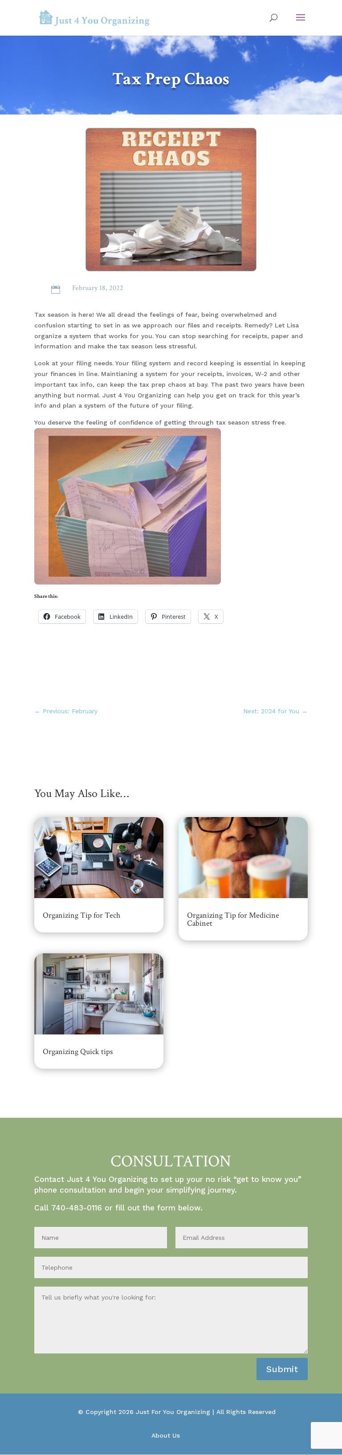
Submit (282, 1369)
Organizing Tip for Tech (81, 915)
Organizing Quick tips (78, 1051)
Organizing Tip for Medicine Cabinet (233, 919)
